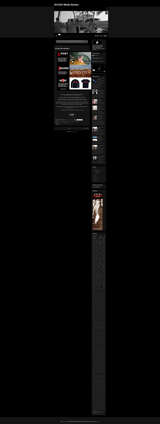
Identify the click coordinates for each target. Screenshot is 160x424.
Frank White (97, 260)
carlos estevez (96, 356)
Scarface (100, 244)
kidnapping (94, 379)
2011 (95, 180)
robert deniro (95, 394)
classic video (95, 242)
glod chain (101, 367)
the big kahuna (97, 404)
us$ (98, 407)
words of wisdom (102, 409)
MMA (101, 327)
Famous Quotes (101, 156)
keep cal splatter (102, 378)
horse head (101, 372)
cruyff (99, 361)
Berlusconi (98, 249)
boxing (97, 273)
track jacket (100, 406)
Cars (104, 257)
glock (95, 367)
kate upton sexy (101, 279)
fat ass (100, 364)
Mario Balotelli (100, 328)
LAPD (93, 326)
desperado (98, 362)
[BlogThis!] (78, 119)
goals (93, 368)
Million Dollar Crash (96, 333)
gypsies (99, 369)
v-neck (99, 287)
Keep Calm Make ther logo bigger (99, 265)
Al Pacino (95, 244)
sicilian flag (97, 399)
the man (98, 405)
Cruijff (93, 302)
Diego (99, 305)
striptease (103, 284)
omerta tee (94, 281)
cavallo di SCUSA (95, 357)
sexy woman (96, 398)
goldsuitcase (97, 368)
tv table (96, 407)
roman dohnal (102, 282)
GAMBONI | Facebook (98, 61)
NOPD (95, 334)
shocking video (100, 398)
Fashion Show (99, 259)
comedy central (102, 359)
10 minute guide (101, 289)
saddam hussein (102, 396)
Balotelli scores (97, 297)
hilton (98, 372)
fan (98, 364)
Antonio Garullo (102, 293)
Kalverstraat (97, 323)
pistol (104, 253)
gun (93, 247)
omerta (103, 280)
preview (98, 390)
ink (93, 376)
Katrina (104, 323)
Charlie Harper (96, 300)
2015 (95, 168)
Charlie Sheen (95, 258)
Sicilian (97, 267)
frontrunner (98, 276)
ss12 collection (98, 284)
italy (102, 277)
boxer (93, 355)
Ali (103, 292)
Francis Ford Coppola (99, 311)
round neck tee (99, 394)
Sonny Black (103, 339)
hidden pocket (95, 372)
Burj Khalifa (97, 299)
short (104, 398)
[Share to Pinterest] (82, 119)
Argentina (94, 294)
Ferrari (104, 310)
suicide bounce (99, 401)
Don (98, 306)
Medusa (100, 330)
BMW (93, 297)
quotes (97, 282)
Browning (94, 299)
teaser (98, 403)
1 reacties (71, 119)
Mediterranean (95, 330)
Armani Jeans (103, 295)
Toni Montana (99, 268)
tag (104, 402)
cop (99, 246)
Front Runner (102, 260)
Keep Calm (97, 324)
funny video (102, 246)
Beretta (100, 298)
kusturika (103, 379)
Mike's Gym (103, 332)
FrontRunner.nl (95, 261)
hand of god (96, 370)
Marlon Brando (102, 329)
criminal (101, 275)
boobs (94, 273)
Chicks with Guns (97, 301)
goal (104, 367)
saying (98, 397)
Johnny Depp (98, 264)
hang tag (100, 370)
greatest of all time (95, 369)
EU (100, 307)
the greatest (94, 405)
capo (93, 356)
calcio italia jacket (96, 252)
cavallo (104, 356)
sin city (101, 399)
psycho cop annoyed (99, 391)
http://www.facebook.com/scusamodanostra (72, 95)
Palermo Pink (102, 335)
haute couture (97, 371)
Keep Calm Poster (102, 324)
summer (103, 401)
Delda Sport (103, 304)
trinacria (94, 287)
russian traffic (97, 396)
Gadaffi (100, 261)
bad (104, 272)
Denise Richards (95, 305)
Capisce (101, 299)
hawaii (101, 371)
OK (93, 335)
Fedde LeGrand (99, 310)
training (104, 406)
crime (94, 239)
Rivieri (98, 337)
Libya (95, 327)
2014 (95, 175)
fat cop (103, 364)
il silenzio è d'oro (97, 247)
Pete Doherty (100, 336)
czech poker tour (102, 361)
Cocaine (100, 242)
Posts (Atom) (74, 131)
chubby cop (98, 274)
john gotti (96, 278)
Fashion (97, 239)
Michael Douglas (99, 331)
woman (103, 287)
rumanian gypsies (95, 395)
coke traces (96, 359)
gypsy (102, 369)
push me (96, 392)
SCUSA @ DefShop (100, 100)
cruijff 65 (96, 361)
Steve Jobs (94, 341)
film (95, 276)
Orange (98, 335)
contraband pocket (96, 275)
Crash (104, 301)
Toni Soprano (95, 344)
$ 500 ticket (103, 288)
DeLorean (99, 304)
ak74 (102, 272)
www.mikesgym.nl (95, 413)
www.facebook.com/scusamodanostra (62, 122)
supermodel (97, 402)
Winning (77, 121)
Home (69, 128)
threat (101, 405)
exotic (93, 364)
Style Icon (95, 342)
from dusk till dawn (102, 365)
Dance (100, 258)
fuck (93, 366)
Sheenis (99, 339)
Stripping (94, 268)
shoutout (94, 399)
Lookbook (98, 327)
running (94, 396)
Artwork (99, 296)
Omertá (95, 335)
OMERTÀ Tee (100, 106)
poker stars (101, 281)
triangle (94, 407)
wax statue (97, 408)
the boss (101, 404)
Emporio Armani (99, 308)
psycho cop (94, 391)
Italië (59, 124)
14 (104, 289)
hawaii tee (103, 371)
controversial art (95, 360)
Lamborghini (102, 326)
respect (99, 393)
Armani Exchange (99, 294)
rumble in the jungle (102, 395)
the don (104, 404)
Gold (100, 250)
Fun (104, 311)
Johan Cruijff (103, 322)
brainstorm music (97, 355)
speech (96, 400)
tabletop (102, 402)
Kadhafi (103, 264)
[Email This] (77, 119)
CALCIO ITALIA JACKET (101, 79)
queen (96, 393)
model (101, 253)
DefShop (94, 243)
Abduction (96, 292)
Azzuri (102, 296)
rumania (103, 394)
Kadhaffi (94, 323)
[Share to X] (79, 119)
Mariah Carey (95, 328)
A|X (104, 296)
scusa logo (101, 397)
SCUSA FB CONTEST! (62, 48)
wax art (94, 408)
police (100, 239)
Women (103, 241)
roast (104, 393)
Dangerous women (98, 302)
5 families (100, 290)
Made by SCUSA (68, 121)
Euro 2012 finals (95, 309)
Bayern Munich (102, 297)
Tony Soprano (100, 344)
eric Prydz (101, 363)
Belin (93, 298)
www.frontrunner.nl (96, 288)
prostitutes (103, 390)
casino (94, 274)
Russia (99, 338)
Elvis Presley (95, 308)
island (98, 376)
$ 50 (100, 288)
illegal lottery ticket (97, 375)
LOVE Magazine (97, 326)
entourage (97, 363)
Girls (97, 262)
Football (103, 243)
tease (96, 403)
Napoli (97, 334)
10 (98, 289)
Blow (101, 249)
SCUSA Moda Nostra (66, 4)
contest (59, 121)
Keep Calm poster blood (97, 325)
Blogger (97, 421)
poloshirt (94, 282)
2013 (95, 177)
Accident (99, 292)
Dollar (97, 306)
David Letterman (95, 304)
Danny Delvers (102, 303)
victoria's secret (102, 407)
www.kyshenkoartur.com (96, 412)
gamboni (99, 366)
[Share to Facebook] (80, 119)
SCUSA (95, 236)
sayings (94, 283)
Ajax (102, 292)
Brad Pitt (103, 298)
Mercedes (94, 266)
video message (102, 254)
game (101, 366)
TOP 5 (102, 342)
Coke (104, 242)
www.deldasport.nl (95, 410)
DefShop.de (99, 243)
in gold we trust (102, 375)
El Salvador (103, 307)
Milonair (100, 333)
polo (104, 281)
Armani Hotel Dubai (97, 295)
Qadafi (94, 267)
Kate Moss (101, 323)
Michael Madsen (97, 332)
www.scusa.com (100, 413)
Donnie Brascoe (102, 306)
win (74, 121)
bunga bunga (103, 355)
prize (72, 121)
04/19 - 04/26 (98, 170)
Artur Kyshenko (95, 296)
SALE (101, 338)
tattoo (93, 403)
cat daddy (100, 356)
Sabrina (104, 338)
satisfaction (94, 397)
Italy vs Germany (97, 321)
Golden (96, 263)
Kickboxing (103, 325)
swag (100, 402)
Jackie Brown (103, 321)
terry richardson (102, 403)
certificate (100, 357)
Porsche (94, 337)
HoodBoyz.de (95, 320)
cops (95, 253)
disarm (102, 362)
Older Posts (86, 128)
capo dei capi (102, 273)
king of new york (99, 379)
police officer (97, 248)
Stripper (103, 267)
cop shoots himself (101, 360)
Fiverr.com (94, 311)
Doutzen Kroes (95, 307)
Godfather (100, 262)
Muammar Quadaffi (101, 266)
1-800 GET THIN (95, 289)
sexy (103, 239)
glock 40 (98, 367)
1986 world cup (95, 290)
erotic (104, 363)
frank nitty (96, 365)
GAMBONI (96, 55)
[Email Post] (75, 119)
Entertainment (101, 237)
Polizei (104, 336)
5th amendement (99, 257)
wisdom (97, 409)
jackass (95, 377)
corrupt (94, 361)
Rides (96, 337)
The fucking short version (100, 343)
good (100, 368)
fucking (95, 366)
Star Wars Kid (103, 340)
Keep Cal (94, 324)
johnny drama (99, 377)
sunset (94, 402)
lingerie (94, 280)
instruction (95, 376)
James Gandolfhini (95, 322)
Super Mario (99, 342)
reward (102, 393)
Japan (100, 322)
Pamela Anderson (95, 336)
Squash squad (98, 340)
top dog (96, 406)
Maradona (103, 327)
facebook (62, 121)
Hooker (99, 320)
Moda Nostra (98, 241)
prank (95, 390)
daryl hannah (95, 362)
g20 (97, 366)
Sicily (100, 267)
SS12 (97, 251)
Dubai (99, 307)
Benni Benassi (96, 298)
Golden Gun (100, 263)
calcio (104, 251)
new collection (99, 280)
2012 (95, 178)
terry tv (94, 404)
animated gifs (100, 245)
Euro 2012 (103, 308)
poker (98, 281)
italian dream (101, 376)
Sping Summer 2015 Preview (101, 91)
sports (101, 400)
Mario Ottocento (97, 329)
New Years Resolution (101, 334)
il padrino (100, 277)
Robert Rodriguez (102, 337)
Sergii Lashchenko (95, 339)
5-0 (102, 290)
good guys (103, 368)
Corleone (101, 301)
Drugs (97, 250)
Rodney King (95, 338)
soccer (94, 254)
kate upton (101, 278)
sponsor (99, 400)
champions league (100, 358)
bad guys (100, 251)
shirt (97, 283)
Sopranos (94, 340)
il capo (98, 253)
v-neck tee (97, 254)
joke (102, 377)
